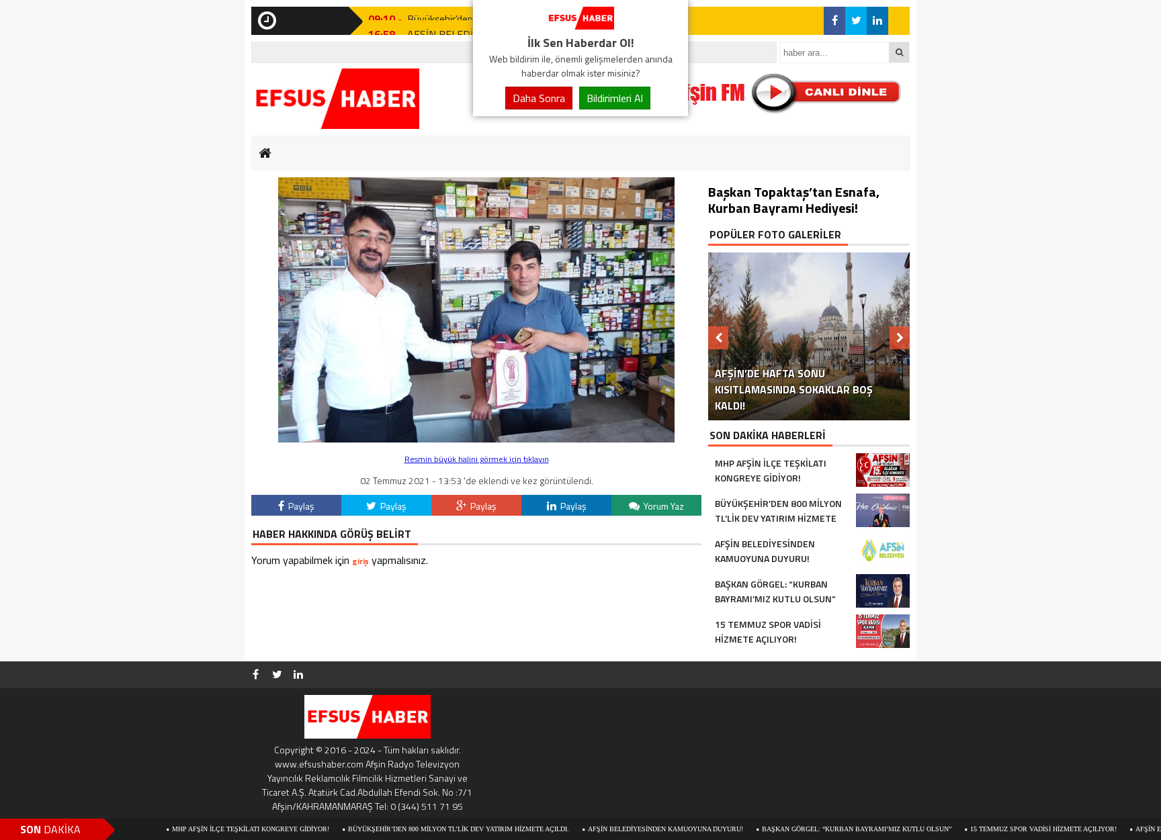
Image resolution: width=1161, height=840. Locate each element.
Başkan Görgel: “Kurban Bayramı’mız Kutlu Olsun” (815, 829)
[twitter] (856, 21)
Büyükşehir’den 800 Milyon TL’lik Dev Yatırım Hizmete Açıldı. (417, 829)
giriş (360, 561)
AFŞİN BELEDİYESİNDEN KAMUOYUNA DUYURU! (624, 829)
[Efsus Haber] (580, 25)
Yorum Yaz (663, 506)
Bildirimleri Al (615, 98)
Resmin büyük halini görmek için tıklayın (476, 459)
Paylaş (300, 506)
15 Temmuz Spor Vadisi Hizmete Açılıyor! (1002, 829)
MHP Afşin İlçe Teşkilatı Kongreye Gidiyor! (209, 829)
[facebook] (834, 21)
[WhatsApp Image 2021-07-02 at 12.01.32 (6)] (476, 439)
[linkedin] (877, 21)
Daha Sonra (539, 98)
